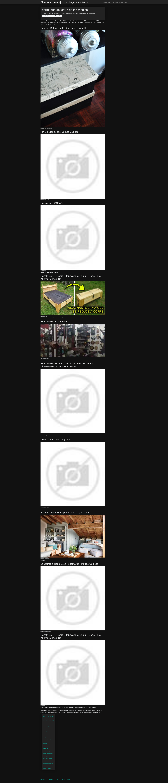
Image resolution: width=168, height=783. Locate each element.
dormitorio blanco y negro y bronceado (48, 752)
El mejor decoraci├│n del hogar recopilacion (65, 2)
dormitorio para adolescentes (47, 726)
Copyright (111, 2)
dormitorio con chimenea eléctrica (48, 762)
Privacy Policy (123, 2)
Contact (105, 2)
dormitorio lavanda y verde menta (48, 721)
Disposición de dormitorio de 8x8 (47, 757)
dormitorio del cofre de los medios (52, 16)
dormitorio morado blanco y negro (48, 767)
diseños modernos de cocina (48, 731)
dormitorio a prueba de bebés (48, 747)
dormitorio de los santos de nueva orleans (47, 741)
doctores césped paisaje (47, 736)
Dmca (116, 2)
